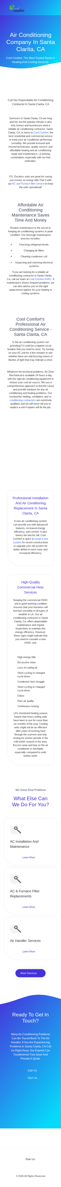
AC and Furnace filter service (28, 183)
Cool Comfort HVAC (40, 279)
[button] (55, 7)
